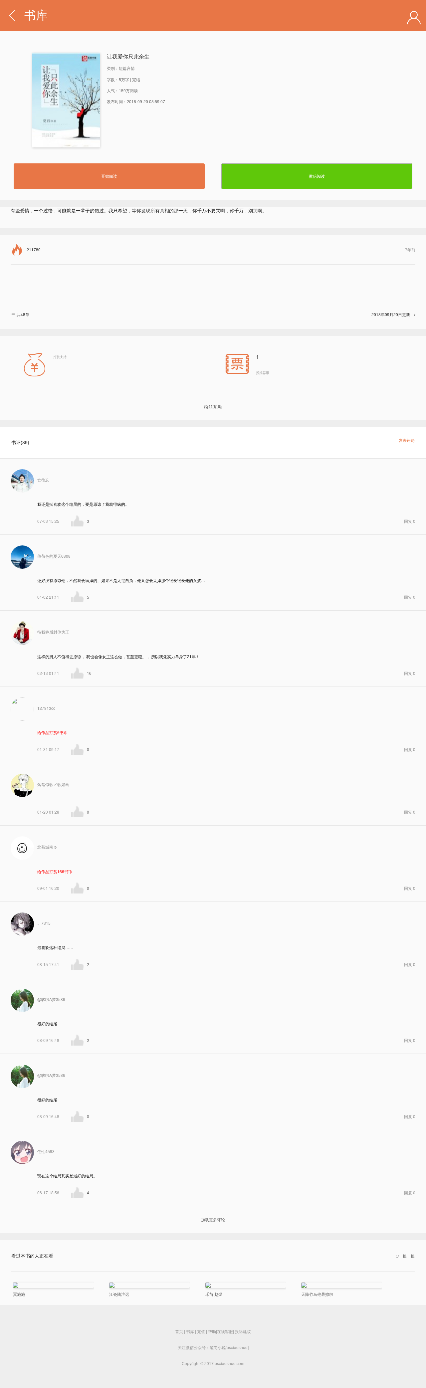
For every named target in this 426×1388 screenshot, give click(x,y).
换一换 (409, 1256)
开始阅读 (109, 176)
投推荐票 (262, 363)
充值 (201, 1331)
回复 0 (409, 521)
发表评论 (407, 440)
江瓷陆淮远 (119, 1294)
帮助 (212, 1331)
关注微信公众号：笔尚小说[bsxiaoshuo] (213, 1347)
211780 (221, 249)
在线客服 (225, 1331)
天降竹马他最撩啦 (317, 1294)
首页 (179, 1331)
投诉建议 (243, 1331)
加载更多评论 (213, 1219)
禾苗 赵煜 (213, 1294)
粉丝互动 (213, 406)
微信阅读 (317, 176)
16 (89, 673)
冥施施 (19, 1294)
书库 (36, 15)
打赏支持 (60, 356)
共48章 (213, 314)
